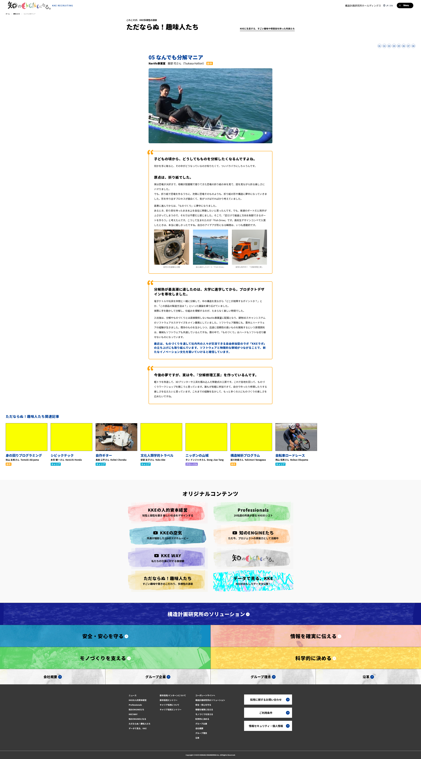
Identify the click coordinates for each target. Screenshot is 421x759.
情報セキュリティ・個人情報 (266, 726)
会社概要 (50, 676)
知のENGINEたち (136, 709)
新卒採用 (401, 745)
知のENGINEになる (137, 718)
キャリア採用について (169, 704)
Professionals (135, 704)
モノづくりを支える (103, 658)
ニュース (132, 695)
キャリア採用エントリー (170, 709)
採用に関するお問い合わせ (266, 699)
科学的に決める (313, 658)
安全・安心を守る (103, 636)
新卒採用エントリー (168, 700)
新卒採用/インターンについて (173, 695)
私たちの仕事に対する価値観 (167, 557)
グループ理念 (261, 676)
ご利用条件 (265, 713)
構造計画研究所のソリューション (206, 614)
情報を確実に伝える (313, 636)
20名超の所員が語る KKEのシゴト (253, 512)
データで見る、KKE (138, 728)
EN (391, 5)
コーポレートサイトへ (205, 695)
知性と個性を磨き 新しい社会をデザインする (167, 512)
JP (387, 5)
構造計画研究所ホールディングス (363, 5)
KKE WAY (133, 714)
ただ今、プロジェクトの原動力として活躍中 (253, 535)
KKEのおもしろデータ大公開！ (253, 580)
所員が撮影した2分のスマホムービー (168, 535)
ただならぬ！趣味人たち (139, 723)
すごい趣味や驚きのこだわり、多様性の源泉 (168, 580)
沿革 (366, 676)
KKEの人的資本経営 (138, 700)
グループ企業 (155, 676)
